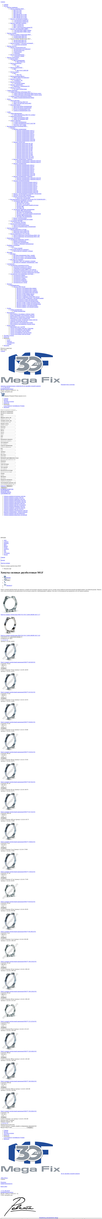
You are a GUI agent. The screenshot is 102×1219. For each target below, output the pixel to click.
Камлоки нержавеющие (19, 163)
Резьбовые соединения (13, 245)
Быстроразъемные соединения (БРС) (17, 126)
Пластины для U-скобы (19, 125)
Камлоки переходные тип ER (25, 149)
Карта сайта (4, 1186)
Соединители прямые (19, 275)
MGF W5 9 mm (17, 13)
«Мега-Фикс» (4, 1178)
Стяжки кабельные (12, 90)
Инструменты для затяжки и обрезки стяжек (22, 314)
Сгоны (12, 246)
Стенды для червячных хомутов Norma (20, 332)
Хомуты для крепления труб (18, 47)
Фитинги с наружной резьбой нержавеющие (29, 213)
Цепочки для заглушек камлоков (22, 195)
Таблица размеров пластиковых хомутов (15, 502)
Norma (5, 547)
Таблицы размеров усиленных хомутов (14, 507)
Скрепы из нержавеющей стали (22, 110)
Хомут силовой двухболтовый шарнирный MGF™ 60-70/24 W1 (18, 782)
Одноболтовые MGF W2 (20, 37)
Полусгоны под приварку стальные (23, 251)
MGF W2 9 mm (17, 11)
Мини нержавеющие (19, 60)
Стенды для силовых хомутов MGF (19, 331)
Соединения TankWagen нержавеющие (24, 209)
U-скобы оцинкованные (19, 122)
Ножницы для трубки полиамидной (20, 318)
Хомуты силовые (11, 33)
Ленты (9, 99)
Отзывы (9, 344)
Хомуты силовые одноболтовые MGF (20, 34)
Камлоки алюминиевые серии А (25, 130)
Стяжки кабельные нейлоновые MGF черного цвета (27, 94)
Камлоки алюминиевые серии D (25, 135)
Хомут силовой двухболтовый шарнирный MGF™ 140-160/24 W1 (19, 1081)
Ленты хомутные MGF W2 (20, 102)
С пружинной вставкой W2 (20, 20)
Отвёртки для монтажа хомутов (18, 321)
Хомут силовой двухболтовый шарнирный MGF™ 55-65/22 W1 (18, 752)
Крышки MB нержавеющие (24, 215)
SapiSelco (6, 549)
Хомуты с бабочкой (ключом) (18, 23)
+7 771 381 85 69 (5, 387)
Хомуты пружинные (15, 63)
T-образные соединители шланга (22, 268)
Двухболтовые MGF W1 (19, 40)
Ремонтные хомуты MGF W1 (21, 231)
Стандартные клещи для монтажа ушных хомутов (23, 319)
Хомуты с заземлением (16, 84)
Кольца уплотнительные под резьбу (23, 219)
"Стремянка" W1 (18, 80)
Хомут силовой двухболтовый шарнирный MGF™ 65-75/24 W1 (18, 812)
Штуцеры (9, 252)
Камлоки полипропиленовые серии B (27, 183)
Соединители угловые (19, 278)
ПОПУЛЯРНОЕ (5, 490)
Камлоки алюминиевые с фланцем (22, 159)
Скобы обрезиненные (16, 113)
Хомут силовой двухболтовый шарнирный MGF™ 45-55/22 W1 (18, 692)
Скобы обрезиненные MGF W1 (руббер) (24, 115)
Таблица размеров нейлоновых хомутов (15, 500)
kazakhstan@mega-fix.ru (7, 389)
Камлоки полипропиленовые (21, 180)
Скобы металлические (16, 116)
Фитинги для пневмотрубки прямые (26, 288)
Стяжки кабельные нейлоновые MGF (20, 92)
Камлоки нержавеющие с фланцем (22, 176)
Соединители (10, 264)
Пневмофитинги (14, 285)
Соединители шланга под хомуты (22, 266)
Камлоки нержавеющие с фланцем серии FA (29, 178)
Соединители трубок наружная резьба (27, 299)
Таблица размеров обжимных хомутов (14, 506)
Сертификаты (11, 342)
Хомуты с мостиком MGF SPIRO (19, 29)
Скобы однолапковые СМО (20, 117)
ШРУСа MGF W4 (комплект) (21, 77)
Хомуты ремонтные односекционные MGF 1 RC (26, 235)
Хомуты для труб (11, 46)
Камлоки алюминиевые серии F (25, 137)
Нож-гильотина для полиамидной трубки (21, 322)
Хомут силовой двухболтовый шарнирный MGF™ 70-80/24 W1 (18, 841)
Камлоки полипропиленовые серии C (27, 185)
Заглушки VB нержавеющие (24, 216)
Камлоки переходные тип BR (25, 145)
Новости (9, 341)
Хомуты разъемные (15, 82)
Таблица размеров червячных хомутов (14, 499)
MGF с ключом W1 (18, 24)
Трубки (9, 308)
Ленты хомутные (14, 100)
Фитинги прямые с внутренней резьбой (27, 307)
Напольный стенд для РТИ (17, 327)
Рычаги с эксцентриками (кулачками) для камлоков (27, 193)
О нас (8, 339)
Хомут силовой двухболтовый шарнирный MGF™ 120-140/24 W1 (19, 1051)
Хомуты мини (14, 59)
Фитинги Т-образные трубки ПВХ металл (28, 296)
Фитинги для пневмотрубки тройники (27, 291)
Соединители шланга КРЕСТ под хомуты (24, 269)
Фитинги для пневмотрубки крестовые (27, 292)
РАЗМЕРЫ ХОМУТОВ (7, 489)
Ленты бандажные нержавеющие (22, 107)
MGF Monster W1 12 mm (20, 14)
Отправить (30, 1127)
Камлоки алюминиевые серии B (25, 132)
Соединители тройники (19, 279)
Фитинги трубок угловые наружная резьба (28, 302)
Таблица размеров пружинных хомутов (14, 496)
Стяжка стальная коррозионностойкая (23, 97)
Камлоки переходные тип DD (25, 155)
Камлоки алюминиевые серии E (25, 136)
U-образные (16, 53)
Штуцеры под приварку (16, 259)
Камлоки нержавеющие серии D (25, 169)
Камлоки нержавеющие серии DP (26, 175)
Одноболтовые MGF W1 (20, 36)
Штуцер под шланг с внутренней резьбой (24, 258)
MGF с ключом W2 (18, 26)
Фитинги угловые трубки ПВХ (25, 295)
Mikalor (6, 546)
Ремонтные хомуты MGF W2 (21, 232)
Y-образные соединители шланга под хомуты (25, 271)
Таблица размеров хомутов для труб (13, 509)
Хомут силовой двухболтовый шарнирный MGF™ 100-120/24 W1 (19, 991)
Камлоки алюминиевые (19, 129)
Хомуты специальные (13, 57)
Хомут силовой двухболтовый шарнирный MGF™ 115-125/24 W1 (18, 1021)
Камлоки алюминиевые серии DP (26, 140)
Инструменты (11, 312)
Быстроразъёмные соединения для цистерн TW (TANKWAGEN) (27, 199)
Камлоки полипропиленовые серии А (27, 182)
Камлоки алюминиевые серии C (25, 133)
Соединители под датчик (20, 282)
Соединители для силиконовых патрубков (21, 274)
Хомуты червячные (12, 7)
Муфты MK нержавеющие (24, 211)
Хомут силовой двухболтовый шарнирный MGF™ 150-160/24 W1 (19, 1111)
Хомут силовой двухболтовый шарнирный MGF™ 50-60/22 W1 (18, 722)
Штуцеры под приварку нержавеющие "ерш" (25, 262)
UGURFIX (7, 553)
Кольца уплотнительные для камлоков (23, 196)
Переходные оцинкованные (20, 242)
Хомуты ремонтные (12, 228)
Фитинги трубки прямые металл (25, 294)
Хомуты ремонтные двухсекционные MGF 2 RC (26, 236)
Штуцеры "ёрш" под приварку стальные (24, 261)
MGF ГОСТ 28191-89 (22, 70)
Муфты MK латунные (23, 202)
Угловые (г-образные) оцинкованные (23, 243)
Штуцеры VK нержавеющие (24, 212)
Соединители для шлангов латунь (19, 265)
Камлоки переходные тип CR (25, 146)
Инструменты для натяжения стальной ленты (22, 324)
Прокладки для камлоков (23, 198)
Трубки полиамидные (16, 309)
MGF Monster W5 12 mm (20, 17)
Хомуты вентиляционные (17, 54)
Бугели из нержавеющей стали (21, 109)
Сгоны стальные (17, 248)
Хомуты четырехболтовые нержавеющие (24, 226)
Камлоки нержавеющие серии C (25, 168)
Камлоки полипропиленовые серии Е (27, 188)
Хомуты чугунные (15, 87)
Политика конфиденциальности (6, 1183)
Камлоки (12, 127)
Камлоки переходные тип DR (25, 147)
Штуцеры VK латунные (23, 203)
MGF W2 (19, 74)
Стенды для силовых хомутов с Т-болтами (21, 328)
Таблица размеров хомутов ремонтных (14, 513)
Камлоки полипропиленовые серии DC (27, 190)
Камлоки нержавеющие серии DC (26, 173)
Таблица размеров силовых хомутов (14, 497)
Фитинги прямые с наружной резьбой (27, 305)
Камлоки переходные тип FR (24, 150)
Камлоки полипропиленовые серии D (27, 186)
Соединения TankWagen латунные (22, 200)
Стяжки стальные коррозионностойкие (20, 96)
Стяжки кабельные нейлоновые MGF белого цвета (27, 93)
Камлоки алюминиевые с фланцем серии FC (29, 162)
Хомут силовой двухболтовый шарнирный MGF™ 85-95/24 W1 (18, 901)
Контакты (6, 345)
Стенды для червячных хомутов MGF (20, 329)
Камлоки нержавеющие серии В (25, 166)
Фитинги (9, 284)
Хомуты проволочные (16, 67)
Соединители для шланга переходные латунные (26, 272)
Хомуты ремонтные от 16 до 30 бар (19, 233)
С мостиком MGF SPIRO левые (22, 31)
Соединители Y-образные (20, 281)
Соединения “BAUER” (16, 221)
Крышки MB (20, 206)
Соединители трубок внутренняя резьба (27, 301)
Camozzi (6, 541)
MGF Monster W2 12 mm (20, 16)
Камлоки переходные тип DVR (25, 157)
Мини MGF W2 (21, 61)
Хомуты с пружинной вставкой (18, 19)
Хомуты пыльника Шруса (17, 76)
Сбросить (3, 486)
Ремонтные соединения (13, 238)
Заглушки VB (20, 208)
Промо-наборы (11, 325)
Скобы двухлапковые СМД (20, 119)
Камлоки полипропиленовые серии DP (27, 192)
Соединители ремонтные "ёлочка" (19, 239)
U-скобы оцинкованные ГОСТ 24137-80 (24, 123)
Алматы (3, 1)
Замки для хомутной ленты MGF (22, 103)
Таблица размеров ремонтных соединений (15, 515)
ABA (5, 540)
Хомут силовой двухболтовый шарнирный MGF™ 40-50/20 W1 (18, 662)
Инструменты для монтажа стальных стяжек (22, 317)
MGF (14, 64)
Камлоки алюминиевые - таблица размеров (15, 512)
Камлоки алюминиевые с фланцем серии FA (29, 160)
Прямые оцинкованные (19, 241)
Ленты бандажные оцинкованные (22, 106)
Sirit (5, 550)
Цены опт (6, 337)
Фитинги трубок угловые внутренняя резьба (29, 304)
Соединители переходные (20, 276)
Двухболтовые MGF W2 (19, 41)
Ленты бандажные (15, 104)
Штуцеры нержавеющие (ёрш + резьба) (24, 255)
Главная (6, 4)
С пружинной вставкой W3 (20, 21)
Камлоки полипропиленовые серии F (27, 189)
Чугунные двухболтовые (20, 89)
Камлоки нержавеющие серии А (25, 165)
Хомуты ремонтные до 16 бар (18, 229)
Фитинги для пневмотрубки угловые (27, 289)
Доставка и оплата (9, 335)
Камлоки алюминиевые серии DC (26, 139)
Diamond (6, 543)
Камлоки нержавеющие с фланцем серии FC (29, 179)
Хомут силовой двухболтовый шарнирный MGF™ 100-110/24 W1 (18, 961)
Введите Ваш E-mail (6, 1127)
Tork (5, 551)
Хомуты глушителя (15, 79)
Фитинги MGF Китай (19, 286)
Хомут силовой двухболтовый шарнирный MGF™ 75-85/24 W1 (18, 871)
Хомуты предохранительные (18, 223)
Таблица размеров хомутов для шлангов (15, 504)
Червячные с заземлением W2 (21, 86)
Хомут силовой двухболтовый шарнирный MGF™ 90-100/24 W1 (18, 931)
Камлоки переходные (19, 142)
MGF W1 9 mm (17, 10)
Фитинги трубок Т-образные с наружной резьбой (30, 298)
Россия (6, 554)
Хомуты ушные (14, 72)
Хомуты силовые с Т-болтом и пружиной (21, 43)
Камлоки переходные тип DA (25, 153)
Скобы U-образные (15, 120)
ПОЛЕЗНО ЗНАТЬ (6, 492)
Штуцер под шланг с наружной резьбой (24, 256)
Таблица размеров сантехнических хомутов (16, 510)
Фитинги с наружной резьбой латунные (27, 205)
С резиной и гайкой (18, 56)
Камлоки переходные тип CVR (25, 156)
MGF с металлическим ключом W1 (22, 27)
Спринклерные (17, 51)
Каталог (6, 6)
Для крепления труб (18, 50)
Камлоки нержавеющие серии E (25, 170)
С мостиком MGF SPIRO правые (22, 30)
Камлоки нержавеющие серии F (25, 172)
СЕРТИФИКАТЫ (5, 493)
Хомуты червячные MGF (17, 8)
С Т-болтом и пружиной (20, 44)
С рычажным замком (19, 83)
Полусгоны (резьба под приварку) (19, 249)
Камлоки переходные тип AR (25, 143)
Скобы (9, 112)
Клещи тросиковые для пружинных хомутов (22, 315)
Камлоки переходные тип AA (25, 152)
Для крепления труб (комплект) (22, 49)
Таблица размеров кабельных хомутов (14, 503)
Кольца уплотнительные (20, 218)
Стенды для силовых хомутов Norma (20, 334)
